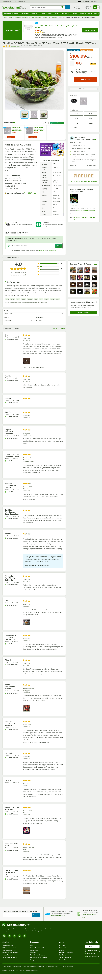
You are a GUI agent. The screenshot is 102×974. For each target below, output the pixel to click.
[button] (24, 115)
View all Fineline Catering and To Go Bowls (83, 181)
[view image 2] (80, 270)
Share (46, 123)
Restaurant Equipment (11, 13)
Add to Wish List (83, 89)
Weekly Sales (34, 950)
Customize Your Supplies (10, 952)
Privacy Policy (52, 250)
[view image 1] (73, 270)
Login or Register (83, 312)
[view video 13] (73, 291)
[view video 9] (73, 284)
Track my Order (92, 950)
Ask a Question (58, 123)
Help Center (7, 1)
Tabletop (56, 13)
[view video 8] (94, 277)
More (95, 13)
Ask (58, 246)
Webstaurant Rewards (9, 948)
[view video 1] (26, 361)
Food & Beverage (46, 13)
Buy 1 (71, 53)
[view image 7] (87, 277)
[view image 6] (80, 277)
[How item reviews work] (25, 275)
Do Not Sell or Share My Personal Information (60, 966)
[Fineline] (83, 176)
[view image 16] (94, 291)
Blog (31, 945)
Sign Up (36, 915)
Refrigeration (25, 13)
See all (95, 264)
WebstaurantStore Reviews (38, 957)
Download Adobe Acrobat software (85, 210)
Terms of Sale (6, 966)
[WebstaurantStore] (27, 924)
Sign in (93, 71)
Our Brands (62, 948)
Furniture (74, 13)
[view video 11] (87, 284)
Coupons (33, 952)
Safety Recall (34, 960)
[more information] (95, 139)
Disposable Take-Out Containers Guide (84, 218)
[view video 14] (80, 291)
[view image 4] (94, 270)
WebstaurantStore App (9, 950)
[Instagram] (4, 936)
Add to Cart (11, 137)
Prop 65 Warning (30, 193)
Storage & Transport (86, 13)
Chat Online (91, 953)
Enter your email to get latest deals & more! (20, 912)
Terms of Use (42, 250)
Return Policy (63, 960)
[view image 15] (87, 291)
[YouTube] (9, 936)
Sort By (6, 311)
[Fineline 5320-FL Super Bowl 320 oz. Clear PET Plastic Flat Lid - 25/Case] (35, 132)
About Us (62, 945)
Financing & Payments (66, 952)
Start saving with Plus (58, 915)
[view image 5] (73, 277)
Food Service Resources (38, 955)
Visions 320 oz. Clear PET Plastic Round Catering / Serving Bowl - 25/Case (56, 26)
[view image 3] (87, 270)
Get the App (20, 1)
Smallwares (34, 13)
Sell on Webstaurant (65, 957)
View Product (90, 30)
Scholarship (62, 955)
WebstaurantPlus (7, 945)
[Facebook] (14, 936)
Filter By (6, 317)
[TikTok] (19, 936)
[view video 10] (80, 284)
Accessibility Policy (38, 966)
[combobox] (47, 7)
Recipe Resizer (7, 955)
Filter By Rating (39, 317)
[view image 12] (94, 284)
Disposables (65, 13)
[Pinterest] (24, 936)
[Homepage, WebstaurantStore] (14, 7)
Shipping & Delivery (93, 956)
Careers (61, 950)
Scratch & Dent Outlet (37, 948)
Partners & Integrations (9, 957)
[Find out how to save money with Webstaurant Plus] (36, 23)
